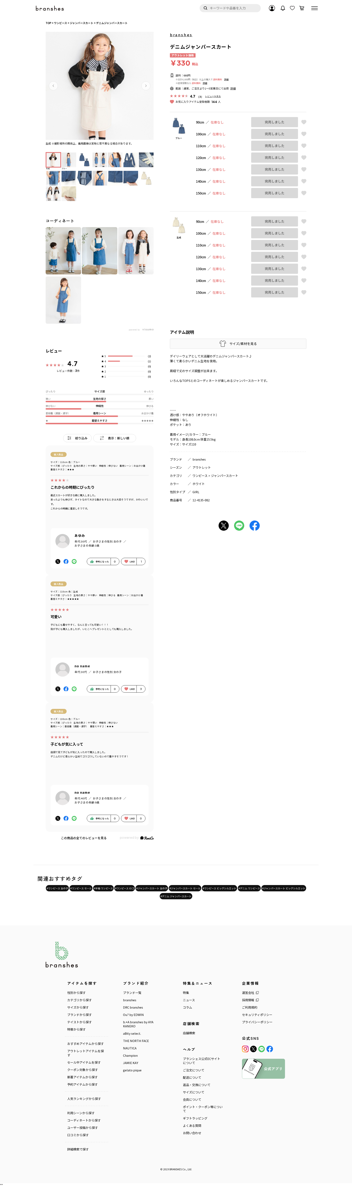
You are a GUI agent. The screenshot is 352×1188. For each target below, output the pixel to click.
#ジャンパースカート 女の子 (151, 888)
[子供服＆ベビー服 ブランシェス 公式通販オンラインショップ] (50, 8)
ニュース (189, 1000)
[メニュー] (314, 8)
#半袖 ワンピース (103, 888)
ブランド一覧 (132, 993)
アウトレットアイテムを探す (85, 1053)
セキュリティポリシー (257, 1015)
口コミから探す (78, 1135)
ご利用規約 (249, 1007)
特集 (186, 993)
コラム (187, 1007)
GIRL (195, 492)
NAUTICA (129, 1048)
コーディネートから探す (84, 1120)
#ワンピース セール (81, 888)
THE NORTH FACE (136, 1041)
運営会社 (248, 993)
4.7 (72, 363)
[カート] (301, 8)
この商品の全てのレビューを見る (84, 838)
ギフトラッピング (195, 1118)
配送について (192, 1077)
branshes (181, 34)
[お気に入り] (292, 8)
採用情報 (248, 1000)
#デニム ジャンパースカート (176, 896)
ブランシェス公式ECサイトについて (201, 1061)
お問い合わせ (192, 1133)
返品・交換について (196, 1085)
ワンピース (200, 475)
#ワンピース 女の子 (57, 888)
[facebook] (269, 1049)
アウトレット (201, 467)
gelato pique (132, 1070)
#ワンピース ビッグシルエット (219, 888)
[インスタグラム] (245, 1049)
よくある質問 (192, 1126)
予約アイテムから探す (82, 1084)
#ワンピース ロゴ (124, 888)
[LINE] (261, 1049)
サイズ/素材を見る (243, 343)
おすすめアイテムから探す (85, 1044)
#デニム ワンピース (249, 888)
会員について (192, 1099)
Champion (130, 1055)
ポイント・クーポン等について (203, 1109)
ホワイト (198, 484)
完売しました (274, 122)
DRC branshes (133, 1007)
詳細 (226, 79)
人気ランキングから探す (84, 1099)
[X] (253, 1049)
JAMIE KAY (130, 1063)
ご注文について (193, 1070)
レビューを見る (213, 96)
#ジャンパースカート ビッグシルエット (283, 888)
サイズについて (193, 1092)
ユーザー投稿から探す (82, 1128)
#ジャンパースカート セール (184, 888)
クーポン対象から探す (82, 1070)
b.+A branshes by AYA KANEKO (138, 1024)
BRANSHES (175, 1169)
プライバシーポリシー (257, 1022)
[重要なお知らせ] (283, 8)
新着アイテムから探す (82, 1077)
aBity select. (132, 1033)
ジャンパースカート (224, 475)
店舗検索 (189, 1033)
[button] (53, 85)
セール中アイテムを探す (84, 1062)
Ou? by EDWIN (133, 1015)
